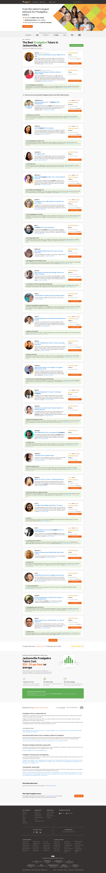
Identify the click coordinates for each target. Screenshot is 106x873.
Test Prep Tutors (46, 848)
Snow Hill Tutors (64, 774)
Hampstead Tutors (37, 775)
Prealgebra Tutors (34, 762)
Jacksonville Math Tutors (64, 730)
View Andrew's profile (75, 374)
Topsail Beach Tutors (55, 774)
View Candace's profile (74, 462)
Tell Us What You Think (39, 821)
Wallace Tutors (29, 775)
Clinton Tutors (47, 774)
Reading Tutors (36, 850)
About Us (24, 812)
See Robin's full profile (45, 350)
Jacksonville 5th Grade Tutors (41, 740)
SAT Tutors (45, 841)
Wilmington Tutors (26, 772)
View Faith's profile (75, 63)
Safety (24, 819)
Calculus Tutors (59, 761)
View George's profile (75, 438)
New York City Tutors (68, 848)
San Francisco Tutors (79, 845)
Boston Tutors (57, 843)
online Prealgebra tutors (49, 796)
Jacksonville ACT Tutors (53, 740)
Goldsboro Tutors (49, 772)
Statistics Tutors (46, 847)
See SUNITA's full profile (44, 134)
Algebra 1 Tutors (34, 760)
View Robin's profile (75, 350)
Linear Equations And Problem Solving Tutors (64, 760)
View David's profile (75, 603)
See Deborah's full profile (51, 557)
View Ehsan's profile (75, 399)
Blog (36, 819)
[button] (80, 59)
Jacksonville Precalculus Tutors (29, 740)
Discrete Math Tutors (32, 761)
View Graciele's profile (75, 159)
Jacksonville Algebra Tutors (28, 730)
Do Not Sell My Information (79, 869)
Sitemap (54, 869)
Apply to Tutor (50, 814)
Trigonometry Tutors (77, 761)
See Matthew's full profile (47, 81)
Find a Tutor (37, 812)
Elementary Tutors (26, 848)
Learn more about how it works (68, 831)
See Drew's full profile (45, 326)
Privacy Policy (71, 869)
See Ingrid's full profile (49, 415)
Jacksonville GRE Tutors (63, 740)
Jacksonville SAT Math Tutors (32, 731)
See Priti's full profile (44, 511)
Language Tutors (36, 843)
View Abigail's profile (75, 488)
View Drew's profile (75, 327)
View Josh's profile (74, 536)
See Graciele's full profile (42, 160)
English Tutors (25, 850)
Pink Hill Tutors (44, 775)
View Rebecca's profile (74, 256)
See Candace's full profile (39, 460)
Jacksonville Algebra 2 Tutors (52, 730)
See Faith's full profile (48, 63)
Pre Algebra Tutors (26, 760)
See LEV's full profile (41, 581)
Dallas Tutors (56, 848)
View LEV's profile (74, 581)
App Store (63, 813)
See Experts (35, 2)
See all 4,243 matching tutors (76, 45)
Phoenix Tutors (78, 843)
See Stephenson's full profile (48, 109)
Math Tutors (76, 760)
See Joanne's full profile (40, 209)
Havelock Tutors (75, 772)
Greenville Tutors (34, 772)
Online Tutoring (38, 815)
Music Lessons (36, 847)
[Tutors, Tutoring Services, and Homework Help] (27, 2)
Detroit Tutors (67, 841)
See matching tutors (27, 26)
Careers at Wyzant (50, 812)
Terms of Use (65, 869)
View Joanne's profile (75, 210)
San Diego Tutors (78, 848)
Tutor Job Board (50, 815)
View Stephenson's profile (75, 110)
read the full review (67, 87)
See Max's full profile (40, 233)
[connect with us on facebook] (34, 832)
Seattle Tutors (77, 847)
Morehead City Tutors (58, 772)
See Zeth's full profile (39, 299)
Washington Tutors (40, 774)
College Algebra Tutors (43, 760)
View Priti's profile (74, 514)
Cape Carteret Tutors (72, 774)
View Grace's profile (75, 279)
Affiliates (48, 817)
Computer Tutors (26, 847)
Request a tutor (38, 814)
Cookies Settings (60, 869)
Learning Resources (39, 817)
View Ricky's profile (75, 627)
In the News (25, 822)
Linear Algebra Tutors (67, 761)
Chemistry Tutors (26, 845)
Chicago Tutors (57, 847)
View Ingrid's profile (75, 415)
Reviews (24, 817)
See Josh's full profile (50, 536)
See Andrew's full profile (48, 375)
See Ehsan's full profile (49, 399)
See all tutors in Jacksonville (50, 785)
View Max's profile (74, 233)
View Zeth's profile (75, 301)
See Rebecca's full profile (49, 256)
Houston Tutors (67, 843)
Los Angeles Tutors (68, 845)
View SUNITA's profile (75, 136)
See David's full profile (54, 602)
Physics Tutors (36, 848)
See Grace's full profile (42, 280)
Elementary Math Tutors (43, 761)
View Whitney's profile (75, 185)
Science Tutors (46, 843)
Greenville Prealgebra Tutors (41, 750)
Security (24, 821)
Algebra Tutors (52, 760)
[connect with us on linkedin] (39, 832)
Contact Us (25, 814)
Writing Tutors (46, 850)
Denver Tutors (57, 850)
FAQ (23, 815)
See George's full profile (43, 438)
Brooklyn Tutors (57, 845)
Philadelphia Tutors (78, 841)
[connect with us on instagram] (37, 832)
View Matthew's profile (74, 80)
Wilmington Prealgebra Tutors (28, 750)
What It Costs (42, 2)
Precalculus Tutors (26, 762)
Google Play (70, 813)
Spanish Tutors (46, 845)
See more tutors (53, 640)
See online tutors (79, 796)
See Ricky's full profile (46, 627)
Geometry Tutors (36, 841)
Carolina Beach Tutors (30, 774)
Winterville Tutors (67, 772)
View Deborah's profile (74, 558)
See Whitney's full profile (46, 184)
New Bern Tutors (42, 772)
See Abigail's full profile (42, 485)
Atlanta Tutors (57, 841)
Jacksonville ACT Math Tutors (40, 730)
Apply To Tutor (52, 2)
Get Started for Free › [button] (78, 2)
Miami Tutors (67, 847)
